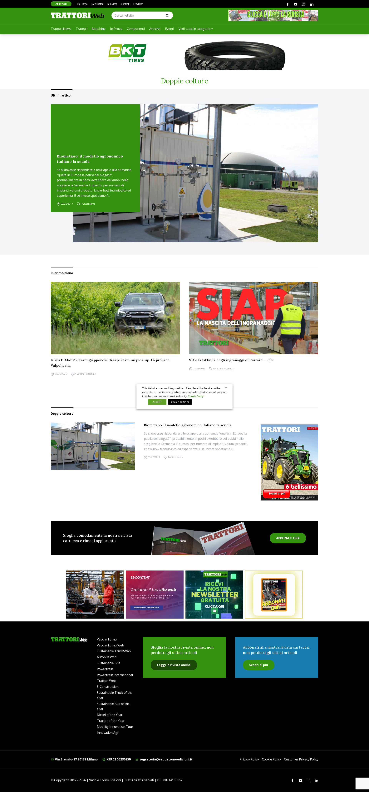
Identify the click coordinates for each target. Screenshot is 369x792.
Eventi (169, 29)
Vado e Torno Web (110, 645)
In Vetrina (79, 374)
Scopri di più (258, 665)
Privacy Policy (249, 759)
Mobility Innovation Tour (115, 727)
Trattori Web (106, 681)
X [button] (226, 388)
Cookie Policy (271, 759)
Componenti (136, 29)
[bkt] (184, 53)
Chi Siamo (82, 4)
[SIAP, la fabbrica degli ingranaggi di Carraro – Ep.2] (253, 318)
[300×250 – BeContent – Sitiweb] (155, 594)
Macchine (99, 29)
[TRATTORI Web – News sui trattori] (78, 15)
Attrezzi (154, 29)
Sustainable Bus (108, 663)
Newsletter (97, 4)
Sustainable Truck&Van (114, 651)
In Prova (116, 29)
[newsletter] (214, 594)
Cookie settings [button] (180, 402)
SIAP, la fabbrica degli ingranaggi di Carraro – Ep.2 (231, 360)
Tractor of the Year (111, 721)
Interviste (229, 368)
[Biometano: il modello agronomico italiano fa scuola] (195, 173)
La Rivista (112, 4)
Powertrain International (115, 675)
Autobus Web (106, 657)
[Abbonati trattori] (274, 594)
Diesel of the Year (109, 715)
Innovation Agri (108, 732)
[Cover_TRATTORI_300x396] (289, 462)
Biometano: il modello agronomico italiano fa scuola (90, 159)
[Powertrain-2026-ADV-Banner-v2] (95, 594)
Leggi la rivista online (174, 665)
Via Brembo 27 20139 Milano (76, 759)
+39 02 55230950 (118, 759)
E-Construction (108, 687)
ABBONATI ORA (288, 538)
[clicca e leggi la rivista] (273, 15)
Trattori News (61, 29)
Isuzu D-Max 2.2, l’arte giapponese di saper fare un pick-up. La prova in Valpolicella (110, 363)
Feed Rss (138, 4)
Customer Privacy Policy (301, 759)
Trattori (81, 29)
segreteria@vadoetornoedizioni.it (166, 759)
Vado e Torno (107, 639)
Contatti (125, 4)
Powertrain (105, 669)
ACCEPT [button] (157, 402)
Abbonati (61, 3)
